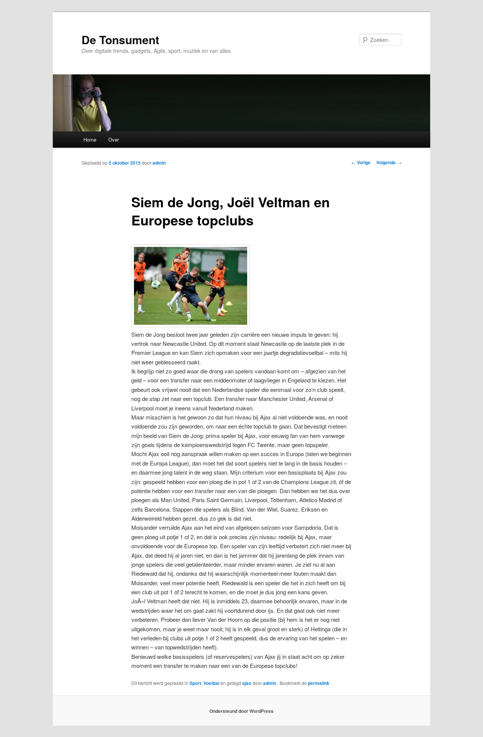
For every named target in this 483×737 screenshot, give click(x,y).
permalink (319, 683)
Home (89, 139)
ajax (246, 683)
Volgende (388, 162)
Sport (195, 683)
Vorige (361, 162)
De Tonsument (120, 39)
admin (159, 162)
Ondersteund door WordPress (241, 711)
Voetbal (211, 683)
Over (113, 139)
